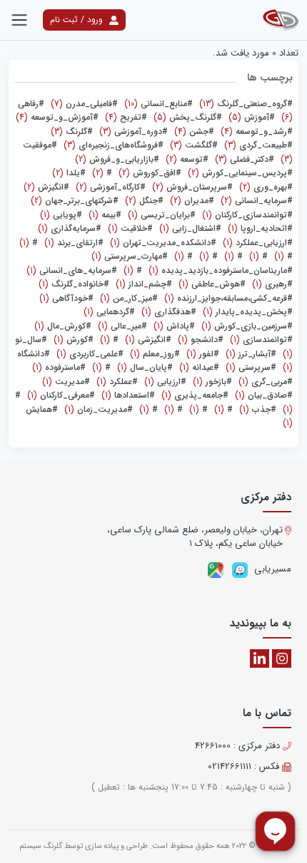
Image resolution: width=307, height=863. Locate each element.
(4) (124, 117)
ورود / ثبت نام (78, 19)
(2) (185, 159)
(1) (246, 215)
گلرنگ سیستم (40, 846)
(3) (132, 131)
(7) (83, 103)
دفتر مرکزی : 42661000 (239, 746)
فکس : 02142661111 (245, 767)
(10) (157, 103)
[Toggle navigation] (19, 20)
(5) (250, 117)
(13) (244, 103)
